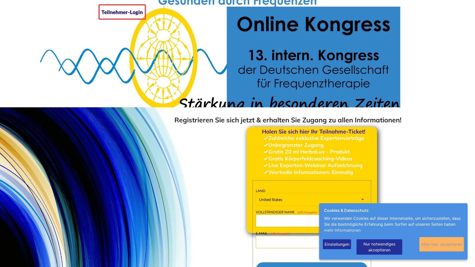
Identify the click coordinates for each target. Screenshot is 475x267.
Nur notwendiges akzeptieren (379, 247)
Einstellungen (337, 244)
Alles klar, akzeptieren (441, 244)
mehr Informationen (342, 230)
